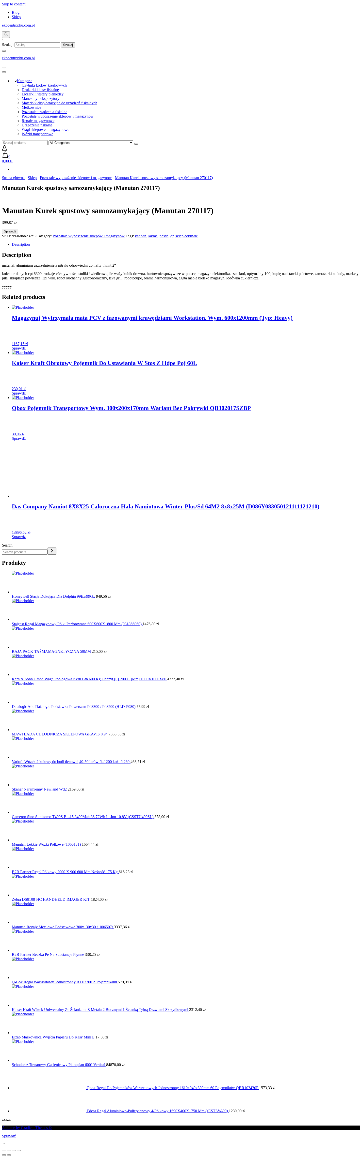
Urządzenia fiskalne (37, 125)
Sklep (16, 17)
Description (21, 244)
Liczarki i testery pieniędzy (43, 94)
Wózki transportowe (37, 134)
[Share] (9, 1150)
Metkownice (31, 107)
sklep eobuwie (186, 236)
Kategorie (24, 81)
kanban (140, 236)
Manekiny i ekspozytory (40, 98)
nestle (164, 236)
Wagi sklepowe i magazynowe (45, 129)
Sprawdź (10, 231)
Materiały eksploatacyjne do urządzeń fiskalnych (59, 103)
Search (7, 545)
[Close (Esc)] (4, 1150)
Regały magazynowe (38, 121)
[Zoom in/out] (19, 1150)
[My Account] (4, 149)
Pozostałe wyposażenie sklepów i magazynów (58, 116)
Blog (15, 12)
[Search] (52, 551)
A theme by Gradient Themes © (27, 1128)
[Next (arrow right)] (9, 1155)
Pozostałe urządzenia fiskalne (44, 112)
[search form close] (4, 51)
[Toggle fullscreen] (14, 1150)
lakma (153, 236)
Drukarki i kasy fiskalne (40, 90)
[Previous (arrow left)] (4, 1155)
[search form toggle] (6, 34)
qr (171, 236)
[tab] (186, 244)
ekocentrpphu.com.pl (18, 25)
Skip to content (13, 4)
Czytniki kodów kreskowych (44, 85)
